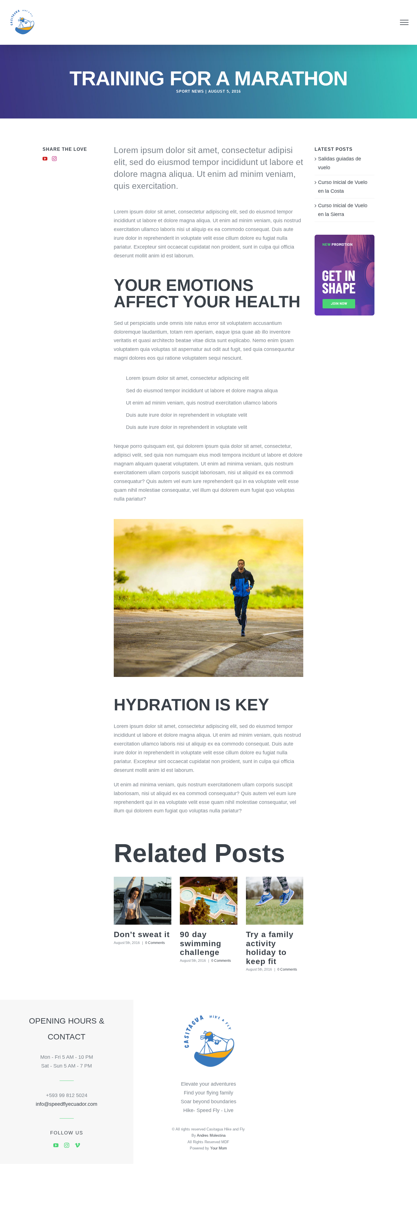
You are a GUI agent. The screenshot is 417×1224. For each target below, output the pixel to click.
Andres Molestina (211, 1135)
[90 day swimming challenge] (208, 901)
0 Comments (155, 943)
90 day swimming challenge (200, 943)
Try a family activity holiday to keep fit (270, 947)
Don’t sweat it (142, 934)
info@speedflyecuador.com (66, 1104)
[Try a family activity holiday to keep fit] (275, 901)
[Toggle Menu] (404, 22)
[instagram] (66, 1145)
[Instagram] (54, 158)
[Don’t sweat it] (142, 901)
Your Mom (218, 1148)
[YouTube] (45, 158)
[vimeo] (77, 1145)
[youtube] (55, 1145)
